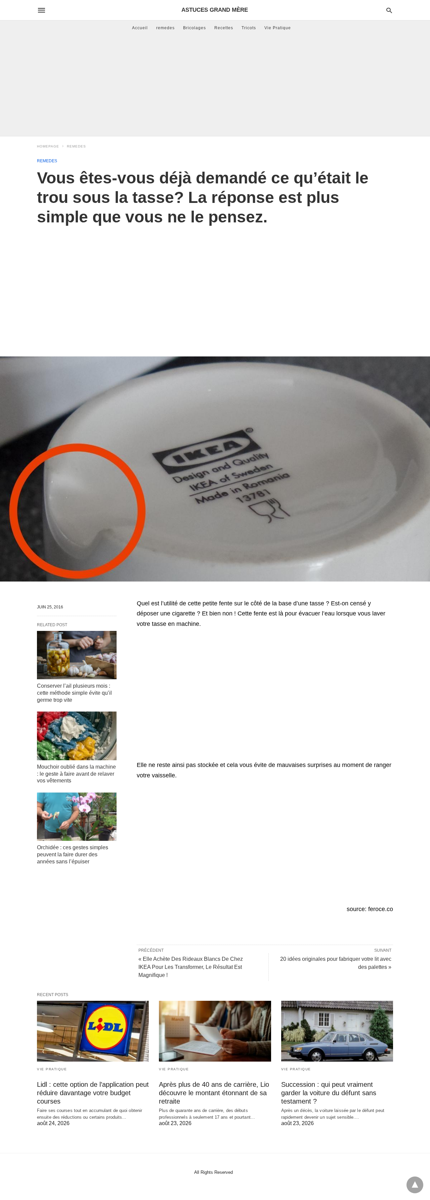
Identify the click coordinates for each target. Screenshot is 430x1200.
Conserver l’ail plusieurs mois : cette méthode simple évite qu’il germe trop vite (74, 693)
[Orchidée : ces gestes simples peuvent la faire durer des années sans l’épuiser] (77, 816)
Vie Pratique (277, 28)
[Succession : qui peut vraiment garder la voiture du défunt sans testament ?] (337, 1031)
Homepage (48, 146)
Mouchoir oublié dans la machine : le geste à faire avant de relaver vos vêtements (76, 774)
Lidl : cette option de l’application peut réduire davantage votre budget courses (93, 1093)
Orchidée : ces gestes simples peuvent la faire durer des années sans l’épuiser (72, 854)
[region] (215, 284)
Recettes (223, 28)
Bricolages (194, 28)
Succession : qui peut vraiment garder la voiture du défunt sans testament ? (328, 1093)
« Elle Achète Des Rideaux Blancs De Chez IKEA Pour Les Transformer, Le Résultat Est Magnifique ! (190, 967)
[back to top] (414, 1184)
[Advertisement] (215, 86)
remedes (165, 28)
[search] (389, 10)
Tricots (249, 28)
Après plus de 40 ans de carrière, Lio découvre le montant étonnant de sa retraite (214, 1093)
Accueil (140, 28)
